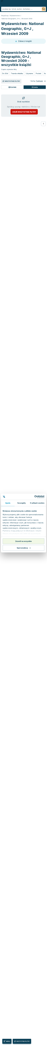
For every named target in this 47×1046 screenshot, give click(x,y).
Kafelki (13, 87)
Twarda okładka (17, 73)
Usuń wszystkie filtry (24, 112)
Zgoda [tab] (7, 503)
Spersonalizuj (22, 548)
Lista (35, 87)
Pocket (38, 73)
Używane (29, 73)
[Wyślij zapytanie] (43, 9)
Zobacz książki (25, 41)
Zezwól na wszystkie (23, 541)
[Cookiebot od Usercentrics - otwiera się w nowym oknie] (34, 496)
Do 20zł (5, 73)
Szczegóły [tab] (21, 503)
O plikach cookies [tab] (37, 503)
